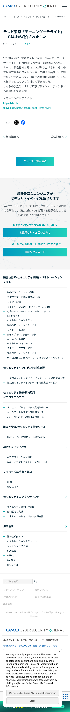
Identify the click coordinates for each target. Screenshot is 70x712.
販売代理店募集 (43, 597)
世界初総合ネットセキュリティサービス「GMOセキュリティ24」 (30, 645)
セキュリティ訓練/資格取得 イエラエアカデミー (19, 395)
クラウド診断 (14, 302)
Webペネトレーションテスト (22, 325)
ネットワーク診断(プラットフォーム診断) (28, 306)
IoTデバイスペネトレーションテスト (19, 318)
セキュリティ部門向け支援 (20, 507)
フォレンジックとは (17, 546)
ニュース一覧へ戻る (35, 161)
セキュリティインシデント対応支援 (24, 367)
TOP (5, 17)
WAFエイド (13, 486)
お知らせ (27, 17)
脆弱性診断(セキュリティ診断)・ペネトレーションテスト (32, 280)
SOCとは (11, 550)
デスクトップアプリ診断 (19, 348)
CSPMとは (12, 565)
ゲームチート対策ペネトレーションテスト (19, 341)
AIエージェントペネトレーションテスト (27, 462)
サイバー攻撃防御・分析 (17, 471)
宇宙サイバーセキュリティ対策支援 (25, 516)
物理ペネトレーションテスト (22, 353)
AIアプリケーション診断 (19, 457)
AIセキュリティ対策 (14, 447)
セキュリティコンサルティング (21, 496)
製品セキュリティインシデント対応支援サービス (32, 382)
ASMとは (12, 555)
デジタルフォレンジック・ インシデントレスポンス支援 (36, 378)
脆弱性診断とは (15, 536)
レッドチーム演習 (16, 330)
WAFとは (11, 560)
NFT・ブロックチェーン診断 (21, 334)
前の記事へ (12, 136)
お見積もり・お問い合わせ (35, 232)
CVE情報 (7, 604)
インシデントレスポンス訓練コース (25, 412)
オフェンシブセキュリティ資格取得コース (28, 407)
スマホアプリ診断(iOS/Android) (23, 297)
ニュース (15, 17)
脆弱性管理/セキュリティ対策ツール (24, 426)
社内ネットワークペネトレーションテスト (28, 311)
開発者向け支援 (15, 511)
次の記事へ (57, 136)
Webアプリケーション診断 (21, 292)
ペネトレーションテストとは (22, 541)
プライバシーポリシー (14, 590)
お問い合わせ (10, 597)
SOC (9, 482)
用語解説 (8, 526)
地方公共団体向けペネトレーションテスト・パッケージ (35, 358)
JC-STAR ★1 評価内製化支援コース (25, 417)
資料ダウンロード (35, 252)
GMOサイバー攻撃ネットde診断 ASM (26, 437)
